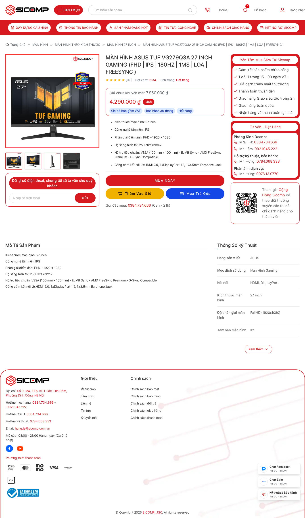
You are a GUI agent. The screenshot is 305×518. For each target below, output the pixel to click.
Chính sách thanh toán (147, 417)
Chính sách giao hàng (230, 27)
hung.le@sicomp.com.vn (32, 428)
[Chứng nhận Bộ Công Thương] (23, 493)
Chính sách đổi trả (143, 403)
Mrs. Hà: (258, 142)
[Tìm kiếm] (190, 9)
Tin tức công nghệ (180, 27)
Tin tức (86, 410)
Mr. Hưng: (259, 161)
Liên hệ (86, 403)
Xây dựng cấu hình (32, 27)
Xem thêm (256, 349)
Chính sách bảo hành (146, 396)
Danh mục (71, 10)
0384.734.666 (139, 205)
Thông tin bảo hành (81, 27)
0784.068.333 (40, 421)
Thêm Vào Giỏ (138, 193)
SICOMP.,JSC (152, 512)
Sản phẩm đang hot (131, 27)
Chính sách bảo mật (145, 389)
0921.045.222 (17, 407)
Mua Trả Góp (198, 193)
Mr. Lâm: (258, 149)
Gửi (85, 198)
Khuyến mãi (89, 417)
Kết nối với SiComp (281, 27)
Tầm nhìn (87, 396)
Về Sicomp (88, 389)
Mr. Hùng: (258, 174)
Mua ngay (165, 180)
